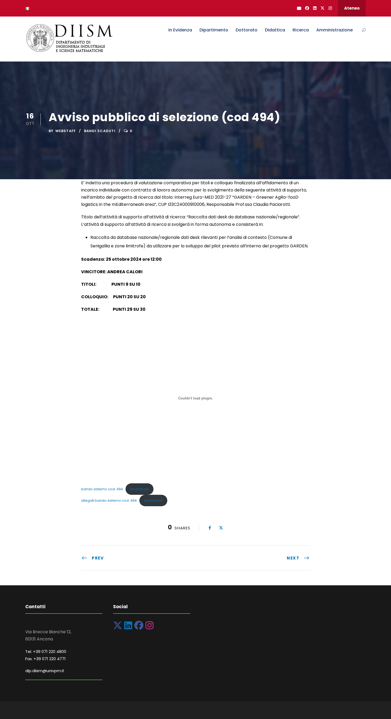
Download (139, 489)
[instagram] (330, 8)
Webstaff (65, 130)
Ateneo (352, 8)
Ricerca (301, 30)
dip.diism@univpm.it (44, 670)
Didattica (275, 30)
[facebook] (307, 8)
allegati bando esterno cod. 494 (109, 500)
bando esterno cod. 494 (102, 489)
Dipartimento (213, 30)
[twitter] (323, 8)
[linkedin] (315, 8)
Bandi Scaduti (99, 130)
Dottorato (246, 30)
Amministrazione (334, 30)
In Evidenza (180, 30)
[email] (299, 8)
